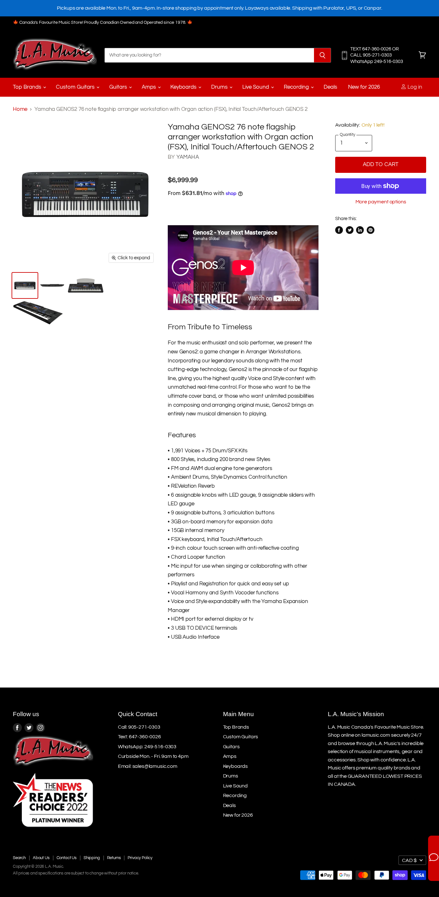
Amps (149, 87)
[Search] (322, 55)
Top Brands (27, 87)
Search (19, 858)
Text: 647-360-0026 (139, 736)
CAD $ (409, 860)
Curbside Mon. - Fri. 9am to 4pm (153, 756)
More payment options (380, 201)
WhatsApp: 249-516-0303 (147, 746)
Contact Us (66, 858)
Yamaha (187, 157)
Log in (414, 87)
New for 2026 (364, 87)
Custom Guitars (76, 87)
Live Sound (256, 87)
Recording (297, 87)
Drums (220, 87)
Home (20, 109)
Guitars (118, 87)
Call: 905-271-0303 (139, 727)
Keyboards (184, 87)
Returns (114, 858)
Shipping (92, 858)
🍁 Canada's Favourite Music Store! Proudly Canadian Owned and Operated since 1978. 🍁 (103, 22)
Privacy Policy (140, 858)
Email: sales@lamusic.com (147, 766)
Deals (330, 87)
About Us (41, 858)
